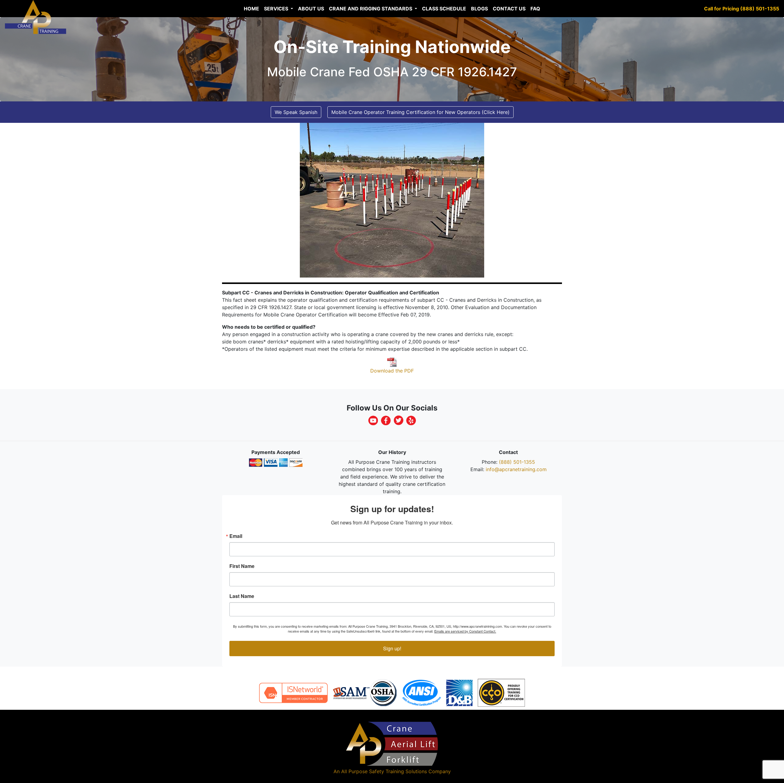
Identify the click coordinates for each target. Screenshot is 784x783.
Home (251, 9)
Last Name (241, 596)
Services (276, 9)
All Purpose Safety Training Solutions (384, 771)
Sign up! (392, 648)
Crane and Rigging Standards (371, 9)
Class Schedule (444, 9)
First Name (241, 566)
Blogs (479, 9)
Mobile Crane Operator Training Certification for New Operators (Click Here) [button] (420, 112)
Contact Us (509, 9)
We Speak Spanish (296, 112)
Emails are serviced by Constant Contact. (465, 631)
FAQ (535, 9)
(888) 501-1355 (517, 462)
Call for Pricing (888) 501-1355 (741, 9)
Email (235, 536)
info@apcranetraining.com (516, 469)
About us (311, 9)
